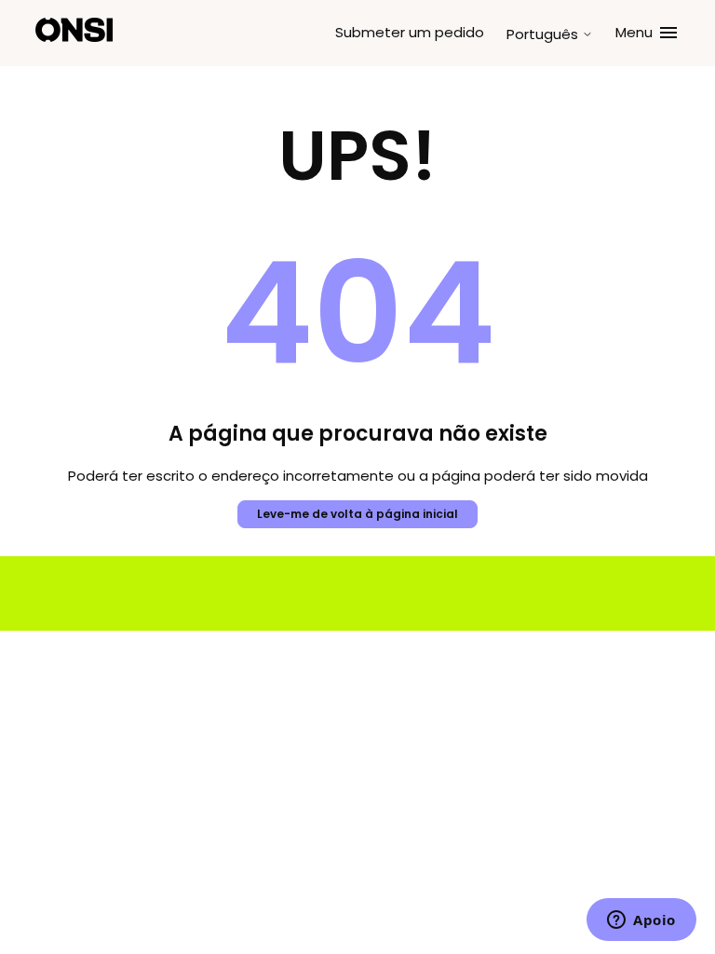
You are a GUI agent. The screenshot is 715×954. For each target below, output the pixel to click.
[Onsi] (74, 33)
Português (544, 34)
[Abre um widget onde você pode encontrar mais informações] (641, 921)
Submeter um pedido (409, 32)
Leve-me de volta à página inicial (357, 514)
